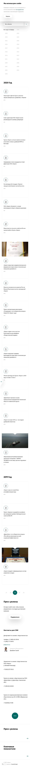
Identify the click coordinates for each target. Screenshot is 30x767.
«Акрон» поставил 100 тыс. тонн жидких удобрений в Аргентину (15, 429)
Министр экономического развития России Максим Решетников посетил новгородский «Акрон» (15, 290)
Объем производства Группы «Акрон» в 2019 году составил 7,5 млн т (15, 378)
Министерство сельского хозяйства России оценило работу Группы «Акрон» (15, 238)
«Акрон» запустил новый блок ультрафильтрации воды (15, 492)
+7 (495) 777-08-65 (9, 641)
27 (19, 592)
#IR (4, 122)
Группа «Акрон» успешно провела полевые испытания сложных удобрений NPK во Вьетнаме (15, 142)
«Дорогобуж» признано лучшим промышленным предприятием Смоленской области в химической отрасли (15, 400)
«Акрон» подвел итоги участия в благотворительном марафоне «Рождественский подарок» (15, 334)
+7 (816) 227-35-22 (9, 669)
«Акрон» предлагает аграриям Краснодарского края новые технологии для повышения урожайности (15, 356)
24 (6, 592)
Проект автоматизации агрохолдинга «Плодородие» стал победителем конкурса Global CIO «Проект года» (15, 312)
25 (10, 592)
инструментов (20, 9)
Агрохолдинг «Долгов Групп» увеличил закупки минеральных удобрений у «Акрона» (15, 98)
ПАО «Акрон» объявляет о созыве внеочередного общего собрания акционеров (15, 209)
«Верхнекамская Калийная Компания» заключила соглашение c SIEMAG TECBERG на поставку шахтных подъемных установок (15, 459)
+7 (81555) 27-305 (8, 702)
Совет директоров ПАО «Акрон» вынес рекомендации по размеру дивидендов (15, 120)
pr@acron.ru (7, 644)
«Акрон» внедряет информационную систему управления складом (15, 573)
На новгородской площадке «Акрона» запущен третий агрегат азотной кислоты (15, 186)
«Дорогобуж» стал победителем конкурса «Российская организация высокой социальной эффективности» (15, 544)
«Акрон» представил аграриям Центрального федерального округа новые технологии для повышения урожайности (15, 267)
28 (23, 592)
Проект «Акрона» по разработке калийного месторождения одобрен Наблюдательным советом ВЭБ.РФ (15, 514)
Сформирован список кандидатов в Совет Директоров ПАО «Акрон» (15, 164)
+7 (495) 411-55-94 (14, 639)
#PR (4, 100)
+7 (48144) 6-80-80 (9, 686)
